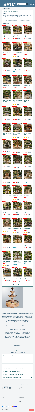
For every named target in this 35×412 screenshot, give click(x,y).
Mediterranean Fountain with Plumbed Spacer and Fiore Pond (17, 229)
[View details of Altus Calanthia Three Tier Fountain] (28, 189)
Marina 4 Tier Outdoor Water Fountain (27, 117)
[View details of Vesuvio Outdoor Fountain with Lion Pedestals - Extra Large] (7, 239)
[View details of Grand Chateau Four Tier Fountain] (28, 30)
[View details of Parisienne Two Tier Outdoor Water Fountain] (7, 255)
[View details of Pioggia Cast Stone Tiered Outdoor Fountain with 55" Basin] (17, 63)
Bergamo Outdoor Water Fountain (27, 53)
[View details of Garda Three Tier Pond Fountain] (7, 222)
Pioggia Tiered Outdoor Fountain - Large (17, 101)
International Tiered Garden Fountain (27, 262)
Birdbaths (3, 397)
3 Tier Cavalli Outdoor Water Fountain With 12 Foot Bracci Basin (17, 278)
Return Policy (21, 398)
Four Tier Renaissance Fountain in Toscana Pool (17, 134)
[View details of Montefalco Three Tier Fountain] (7, 189)
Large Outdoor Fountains (13, 322)
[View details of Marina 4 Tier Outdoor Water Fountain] (28, 111)
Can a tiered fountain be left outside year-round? (12, 377)
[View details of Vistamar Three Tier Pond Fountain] (28, 174)
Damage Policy (21, 394)
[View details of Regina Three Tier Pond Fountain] (28, 63)
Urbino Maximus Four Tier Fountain (6, 180)
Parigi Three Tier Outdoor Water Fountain (17, 150)
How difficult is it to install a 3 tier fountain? (11, 365)
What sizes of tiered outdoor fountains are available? (13, 355)
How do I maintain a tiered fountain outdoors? (12, 371)
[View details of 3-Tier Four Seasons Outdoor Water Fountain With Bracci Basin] (7, 272)
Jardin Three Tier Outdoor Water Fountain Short (7, 117)
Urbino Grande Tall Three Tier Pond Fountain (17, 180)
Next (18, 284)
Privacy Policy (21, 400)
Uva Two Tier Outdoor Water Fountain (6, 53)
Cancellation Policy (21, 397)
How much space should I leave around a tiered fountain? (14, 358)
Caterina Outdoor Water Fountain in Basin (17, 53)
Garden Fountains (4, 394)
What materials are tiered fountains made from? (12, 361)
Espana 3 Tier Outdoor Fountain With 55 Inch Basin (28, 245)
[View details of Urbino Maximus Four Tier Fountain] (7, 174)
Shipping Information (22, 388)
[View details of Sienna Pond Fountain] (7, 63)
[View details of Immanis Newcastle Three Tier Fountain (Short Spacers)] (7, 79)
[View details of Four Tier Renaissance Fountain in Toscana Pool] (17, 127)
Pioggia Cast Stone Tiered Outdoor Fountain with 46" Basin (28, 229)
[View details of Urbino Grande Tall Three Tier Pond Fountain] (17, 174)
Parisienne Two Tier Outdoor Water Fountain (6, 262)
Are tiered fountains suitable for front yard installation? (13, 368)
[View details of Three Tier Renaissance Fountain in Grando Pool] (7, 206)
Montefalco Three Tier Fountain (7, 195)
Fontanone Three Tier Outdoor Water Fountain (7, 101)
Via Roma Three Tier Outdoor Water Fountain (27, 150)
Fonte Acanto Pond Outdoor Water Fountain (16, 86)
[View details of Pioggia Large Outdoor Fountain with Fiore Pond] (17, 189)
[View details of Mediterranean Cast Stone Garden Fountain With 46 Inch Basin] (17, 255)
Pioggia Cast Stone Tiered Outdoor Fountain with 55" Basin (17, 69)
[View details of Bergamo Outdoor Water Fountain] (28, 46)
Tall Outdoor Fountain (25, 325)
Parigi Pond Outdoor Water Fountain (27, 134)
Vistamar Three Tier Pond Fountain (27, 180)
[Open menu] (2, 4)
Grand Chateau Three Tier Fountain (27, 86)
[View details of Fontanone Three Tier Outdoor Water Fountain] (7, 94)
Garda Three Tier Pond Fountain (7, 228)
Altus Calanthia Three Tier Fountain (27, 196)
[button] (33, 4)
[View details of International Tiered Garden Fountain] (28, 255)
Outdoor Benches (4, 398)
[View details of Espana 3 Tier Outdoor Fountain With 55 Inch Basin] (28, 239)
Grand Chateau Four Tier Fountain (27, 36)
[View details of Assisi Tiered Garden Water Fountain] (17, 239)
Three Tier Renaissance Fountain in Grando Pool (7, 212)
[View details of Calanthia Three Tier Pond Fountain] (17, 159)
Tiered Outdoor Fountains (7, 8)
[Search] (27, 4)
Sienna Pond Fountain (5, 68)
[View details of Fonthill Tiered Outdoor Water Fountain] (7, 30)
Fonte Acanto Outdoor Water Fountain (27, 101)
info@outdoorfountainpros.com (8, 387)
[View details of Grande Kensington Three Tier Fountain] (28, 272)
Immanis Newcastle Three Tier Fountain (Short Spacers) (7, 86)
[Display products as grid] (30, 23)
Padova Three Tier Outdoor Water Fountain (7, 134)
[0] (33, 4)
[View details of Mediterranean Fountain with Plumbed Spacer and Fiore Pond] (17, 222)
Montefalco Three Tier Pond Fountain (16, 117)
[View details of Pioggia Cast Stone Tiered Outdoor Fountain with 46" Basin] (28, 222)
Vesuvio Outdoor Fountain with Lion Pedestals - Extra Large (7, 245)
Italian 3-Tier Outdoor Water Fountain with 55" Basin (16, 212)
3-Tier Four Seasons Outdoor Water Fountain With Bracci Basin (7, 278)
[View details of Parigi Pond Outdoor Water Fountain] (28, 127)
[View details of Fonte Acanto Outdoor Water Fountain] (28, 94)
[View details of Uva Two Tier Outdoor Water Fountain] (7, 46)
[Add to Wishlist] (10, 27)
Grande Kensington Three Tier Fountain (28, 278)
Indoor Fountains (4, 396)
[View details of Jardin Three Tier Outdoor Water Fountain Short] (7, 111)
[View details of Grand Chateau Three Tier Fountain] (28, 79)
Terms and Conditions (22, 396)
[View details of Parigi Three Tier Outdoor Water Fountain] (17, 144)
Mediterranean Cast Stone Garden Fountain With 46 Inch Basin (17, 262)
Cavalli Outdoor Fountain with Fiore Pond (17, 36)
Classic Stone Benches (25, 338)
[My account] (30, 4)
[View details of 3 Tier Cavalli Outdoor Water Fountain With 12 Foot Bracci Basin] (17, 272)
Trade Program (21, 387)
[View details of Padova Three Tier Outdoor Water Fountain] (7, 127)
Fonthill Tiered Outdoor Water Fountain (6, 36)
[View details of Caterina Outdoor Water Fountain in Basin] (17, 46)
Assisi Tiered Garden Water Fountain (16, 245)
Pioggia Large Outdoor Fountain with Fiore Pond (17, 196)
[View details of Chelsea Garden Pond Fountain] (7, 159)
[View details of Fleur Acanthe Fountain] (28, 159)
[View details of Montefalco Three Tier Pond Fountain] (17, 111)
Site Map (20, 401)
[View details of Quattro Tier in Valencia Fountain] (7, 144)
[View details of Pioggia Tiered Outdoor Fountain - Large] (17, 94)
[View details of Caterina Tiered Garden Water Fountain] (28, 206)
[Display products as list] (31, 23)
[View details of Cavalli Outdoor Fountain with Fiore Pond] (17, 30)
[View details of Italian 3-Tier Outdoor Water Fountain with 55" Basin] (17, 206)
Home (2, 8)
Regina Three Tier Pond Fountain (28, 68)
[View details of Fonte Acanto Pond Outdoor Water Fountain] (17, 79)
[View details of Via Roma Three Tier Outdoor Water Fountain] (28, 144)
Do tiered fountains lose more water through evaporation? (14, 374)
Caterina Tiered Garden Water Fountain (27, 212)
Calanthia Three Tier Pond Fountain (16, 165)
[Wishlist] (31, 4)
